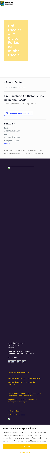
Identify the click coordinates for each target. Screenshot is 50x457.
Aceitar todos (25, 446)
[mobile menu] (47, 3)
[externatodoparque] (6, 3)
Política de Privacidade (16, 415)
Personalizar (25, 452)
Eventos (7, 143)
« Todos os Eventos (13, 82)
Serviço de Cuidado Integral (18, 372)
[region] (25, 441)
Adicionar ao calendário (19, 113)
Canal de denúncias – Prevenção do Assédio (24, 378)
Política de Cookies (15, 411)
